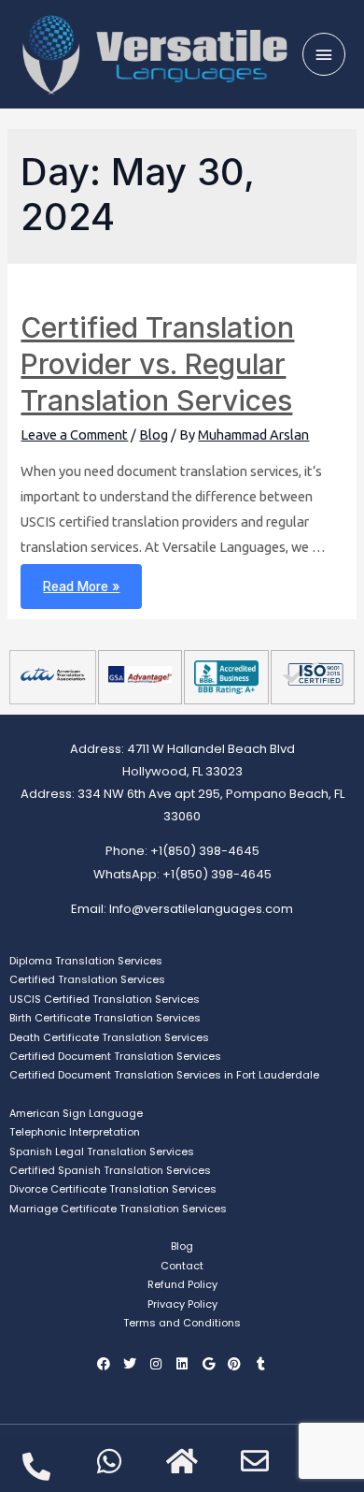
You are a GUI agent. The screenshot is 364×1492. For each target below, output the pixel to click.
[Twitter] (130, 1364)
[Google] (208, 1364)
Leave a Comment (74, 434)
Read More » (80, 579)
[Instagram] (156, 1364)
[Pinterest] (234, 1364)
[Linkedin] (182, 1364)
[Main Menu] (323, 54)
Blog (153, 434)
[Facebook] (104, 1364)
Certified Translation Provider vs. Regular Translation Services (157, 364)
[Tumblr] (260, 1364)
